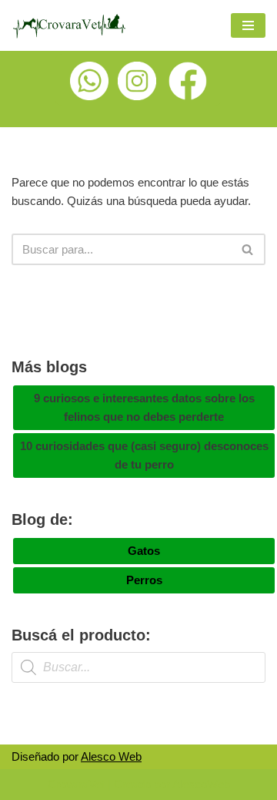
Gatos (144, 550)
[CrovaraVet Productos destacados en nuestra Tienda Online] (69, 25)
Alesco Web (111, 756)
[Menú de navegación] (248, 25)
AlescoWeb (201, 784)
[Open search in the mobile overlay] (138, 667)
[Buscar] (248, 249)
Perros (144, 580)
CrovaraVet (76, 784)
